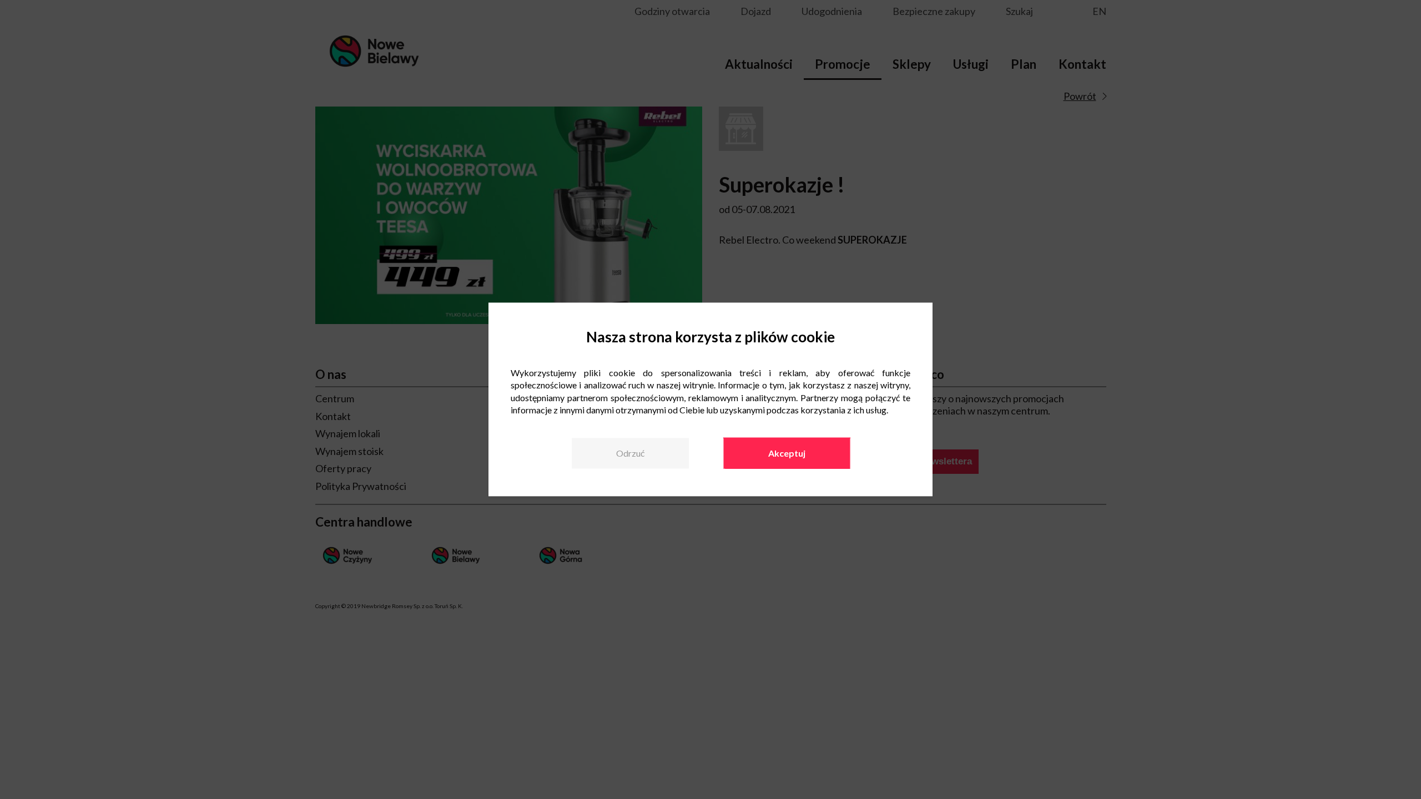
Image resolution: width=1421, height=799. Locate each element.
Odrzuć (630, 453)
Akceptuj (786, 453)
